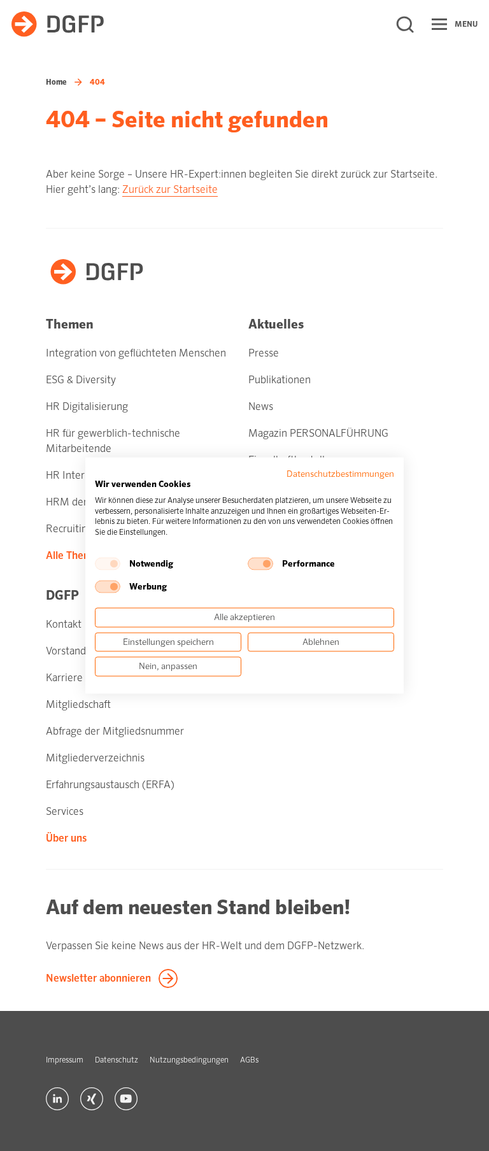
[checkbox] (107, 563)
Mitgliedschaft (78, 704)
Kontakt (64, 624)
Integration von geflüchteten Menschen (136, 353)
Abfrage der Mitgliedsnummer (115, 731)
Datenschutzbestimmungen (340, 474)
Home (56, 82)
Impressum (64, 1060)
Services (64, 811)
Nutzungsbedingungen (189, 1060)
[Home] (57, 24)
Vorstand (66, 651)
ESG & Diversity (81, 379)
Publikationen (279, 379)
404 (97, 82)
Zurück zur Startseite (170, 189)
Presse (263, 353)
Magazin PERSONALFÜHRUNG (318, 433)
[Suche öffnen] (404, 24)
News (260, 406)
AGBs (249, 1060)
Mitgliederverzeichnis (95, 758)
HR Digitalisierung (87, 406)
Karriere (64, 677)
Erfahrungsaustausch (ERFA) (110, 784)
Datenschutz (116, 1060)
